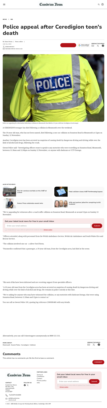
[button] (4, 4)
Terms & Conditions (40, 375)
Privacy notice (48, 229)
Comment (98, 362)
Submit (97, 226)
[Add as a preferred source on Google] (84, 45)
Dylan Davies (9, 41)
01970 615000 (16, 395)
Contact (39, 378)
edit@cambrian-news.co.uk (14, 399)
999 (12, 19)
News (5, 19)
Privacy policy (41, 381)
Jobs (38, 383)
